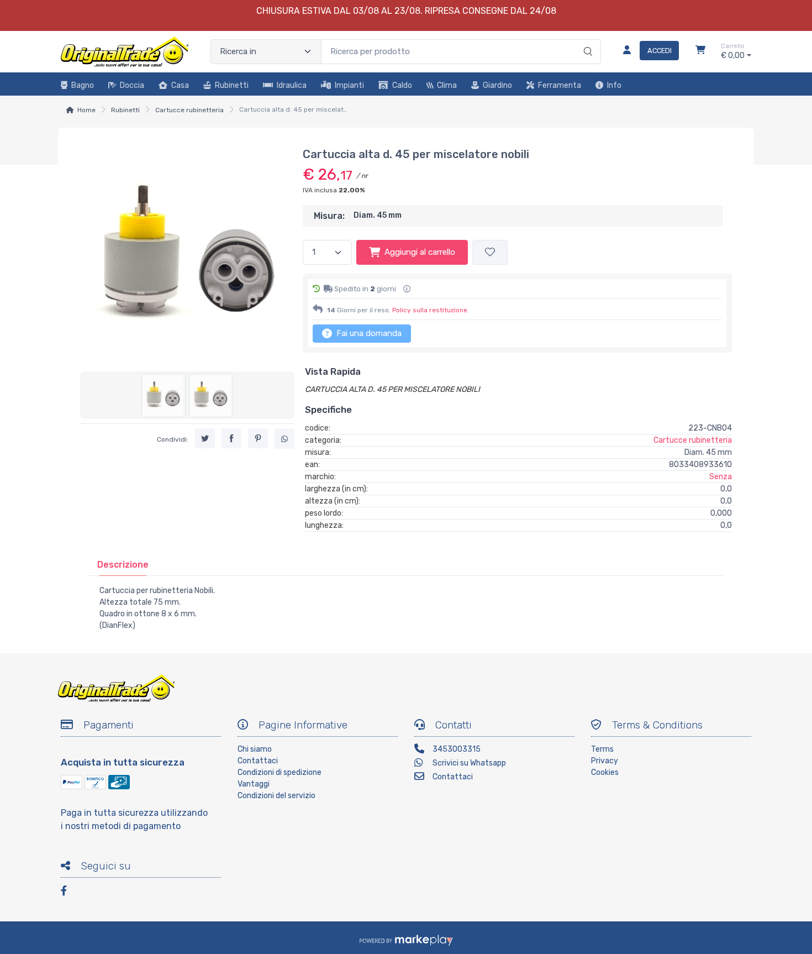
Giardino (497, 85)
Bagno (82, 85)
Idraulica (292, 85)
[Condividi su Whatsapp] (284, 439)
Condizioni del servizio (276, 795)
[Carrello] (700, 51)
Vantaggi (254, 784)
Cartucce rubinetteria (189, 110)
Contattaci (258, 761)
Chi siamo (255, 749)
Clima (447, 85)
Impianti (349, 85)
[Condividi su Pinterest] (258, 438)
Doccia (132, 85)
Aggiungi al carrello (419, 252)
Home (86, 110)
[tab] (122, 564)
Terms (602, 749)
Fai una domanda (368, 333)
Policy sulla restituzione (429, 310)
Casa (180, 85)
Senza (720, 476)
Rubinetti (232, 85)
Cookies (605, 772)
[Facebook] (69, 892)
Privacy (604, 761)
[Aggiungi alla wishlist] (490, 252)
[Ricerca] (586, 40)
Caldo (402, 85)
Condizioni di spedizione (279, 772)
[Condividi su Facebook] (231, 438)
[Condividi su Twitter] (205, 438)
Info (614, 85)
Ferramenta (559, 85)
